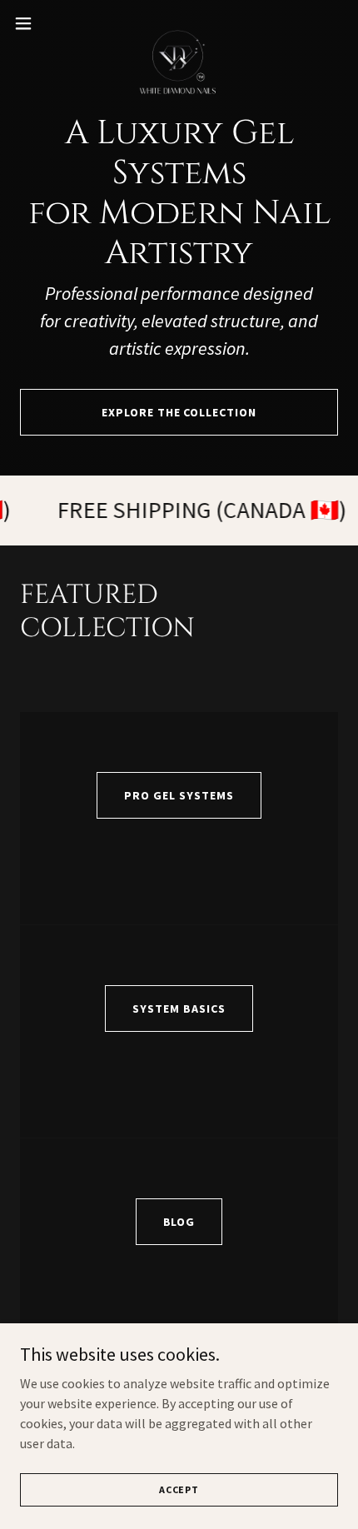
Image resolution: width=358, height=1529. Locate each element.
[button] (32, 23)
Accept (179, 1489)
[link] (179, 23)
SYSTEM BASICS (179, 1008)
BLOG (179, 1221)
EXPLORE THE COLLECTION (179, 412)
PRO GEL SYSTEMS (179, 795)
